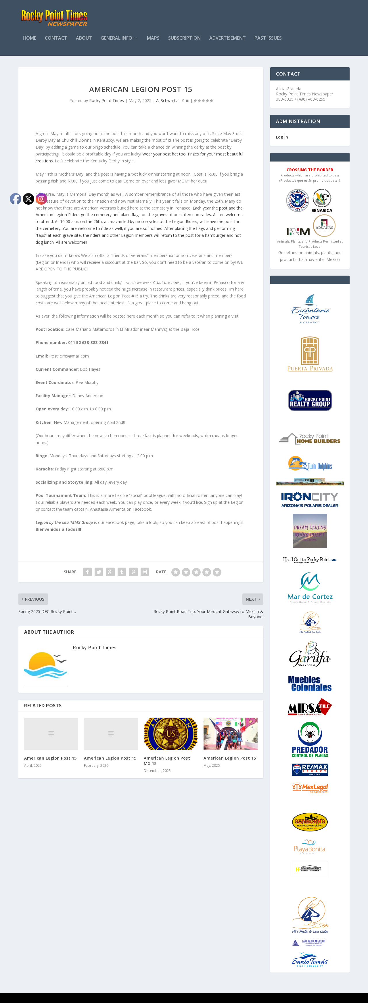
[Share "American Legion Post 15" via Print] (145, 572)
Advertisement (227, 38)
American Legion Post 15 (110, 758)
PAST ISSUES (268, 38)
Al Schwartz (167, 100)
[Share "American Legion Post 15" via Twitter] (99, 572)
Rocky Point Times (106, 100)
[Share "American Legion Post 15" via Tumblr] (122, 572)
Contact (56, 38)
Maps (153, 38)
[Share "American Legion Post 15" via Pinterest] (133, 572)
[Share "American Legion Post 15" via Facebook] (87, 572)
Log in (282, 137)
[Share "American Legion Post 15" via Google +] (110, 572)
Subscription (184, 38)
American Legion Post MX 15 (167, 760)
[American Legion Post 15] (111, 734)
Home (29, 38)
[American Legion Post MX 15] (171, 734)
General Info (116, 38)
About (84, 38)
